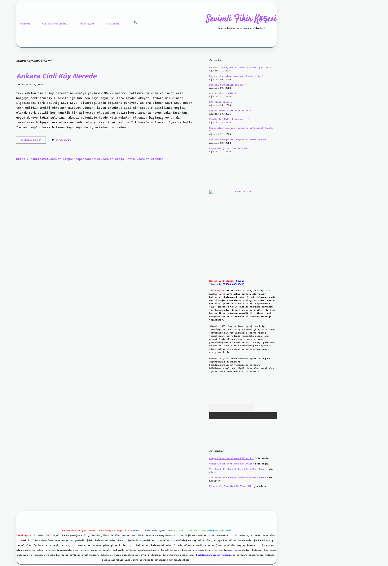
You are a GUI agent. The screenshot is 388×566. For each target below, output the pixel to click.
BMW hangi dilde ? (220, 102)
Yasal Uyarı (86, 24)
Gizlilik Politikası (55, 24)
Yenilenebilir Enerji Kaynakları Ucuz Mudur (237, 469)
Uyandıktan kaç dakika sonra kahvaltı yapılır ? (240, 67)
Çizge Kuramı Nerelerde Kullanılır (231, 458)
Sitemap (157, 159)
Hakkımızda (112, 24)
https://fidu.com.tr (132, 159)
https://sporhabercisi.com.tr (88, 159)
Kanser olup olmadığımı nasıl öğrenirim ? (236, 76)
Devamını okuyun (33, 141)
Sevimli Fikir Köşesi (241, 19)
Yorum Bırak (63, 140)
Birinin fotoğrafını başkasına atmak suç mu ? (239, 140)
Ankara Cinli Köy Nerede (56, 75)
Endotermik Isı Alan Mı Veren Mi (230, 486)
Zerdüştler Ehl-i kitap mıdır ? (229, 119)
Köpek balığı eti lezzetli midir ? (231, 148)
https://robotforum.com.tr (38, 159)
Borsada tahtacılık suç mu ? (227, 85)
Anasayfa (25, 24)
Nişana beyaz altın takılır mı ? (230, 111)
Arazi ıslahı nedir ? (222, 93)
